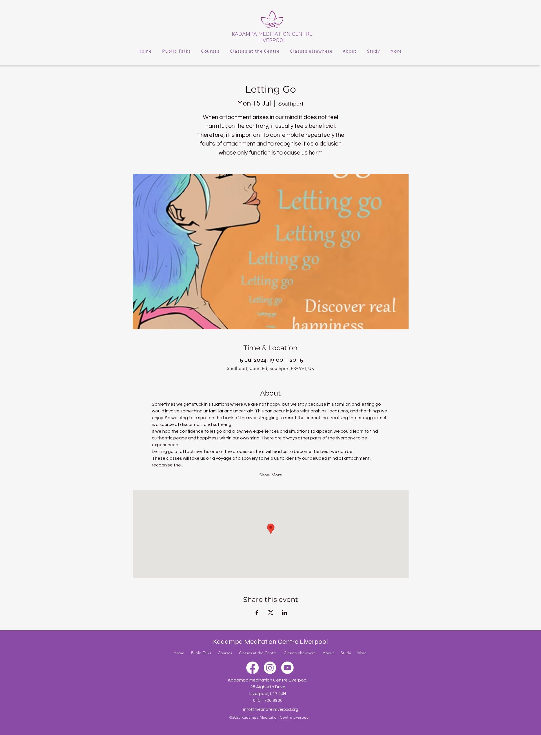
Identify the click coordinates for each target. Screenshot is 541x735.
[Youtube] (287, 668)
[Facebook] (252, 668)
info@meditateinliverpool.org (270, 709)
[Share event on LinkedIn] (284, 612)
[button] (176, 51)
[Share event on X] (270, 612)
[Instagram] (270, 668)
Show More (270, 474)
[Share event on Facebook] (257, 612)
